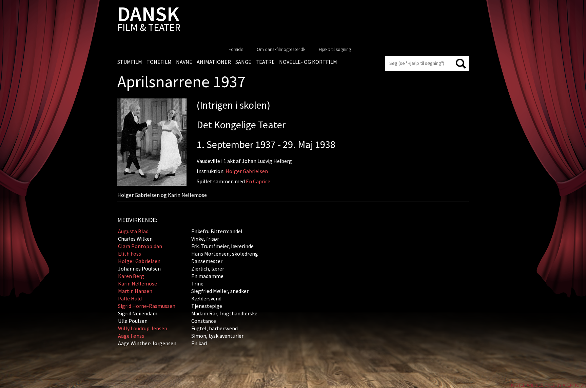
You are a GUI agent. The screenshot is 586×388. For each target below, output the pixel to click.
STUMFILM (129, 61)
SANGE (243, 61)
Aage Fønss (131, 335)
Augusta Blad (133, 231)
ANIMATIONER (214, 61)
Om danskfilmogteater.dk (281, 49)
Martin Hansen (135, 291)
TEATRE (265, 61)
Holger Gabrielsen (247, 171)
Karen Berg (131, 276)
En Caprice (258, 181)
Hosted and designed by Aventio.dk (547, 385)
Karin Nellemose (137, 283)
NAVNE (184, 61)
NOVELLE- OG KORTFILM (308, 61)
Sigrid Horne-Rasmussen (146, 305)
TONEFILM (159, 61)
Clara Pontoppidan (140, 246)
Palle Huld (130, 298)
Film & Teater (148, 20)
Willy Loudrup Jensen (142, 328)
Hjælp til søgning (335, 49)
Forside (236, 49)
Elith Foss (129, 253)
